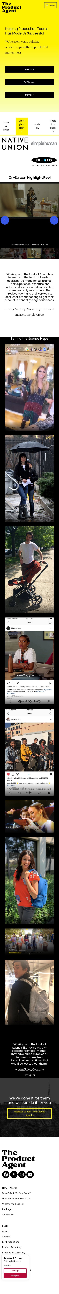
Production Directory (13, 1252)
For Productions (10, 1241)
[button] (29, 215)
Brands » (29, 69)
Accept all (15, 1275)
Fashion (37, 126)
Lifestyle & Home (22, 126)
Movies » (29, 94)
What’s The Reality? (13, 1203)
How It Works (9, 1187)
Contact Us (8, 1214)
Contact (6, 1236)
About (5, 1231)
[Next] (54, 220)
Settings (15, 1270)
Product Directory (12, 1247)
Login (5, 1225)
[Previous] (5, 220)
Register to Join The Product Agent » (29, 1113)
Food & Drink (6, 126)
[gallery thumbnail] (7, 253)
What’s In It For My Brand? (16, 1193)
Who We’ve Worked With (16, 1198)
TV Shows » (29, 82)
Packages (7, 1209)
